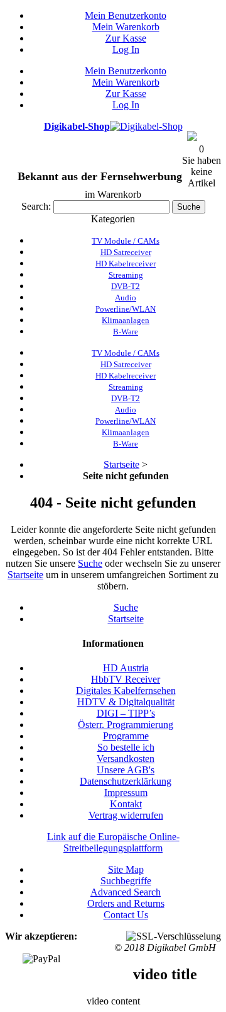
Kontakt (126, 804)
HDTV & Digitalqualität (126, 701)
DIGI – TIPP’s (126, 713)
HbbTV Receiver (125, 679)
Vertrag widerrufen (126, 815)
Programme (126, 736)
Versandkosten (125, 758)
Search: (36, 206)
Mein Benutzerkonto (125, 15)
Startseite (121, 464)
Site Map (126, 869)
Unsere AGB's (125, 770)
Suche (90, 563)
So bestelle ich (125, 747)
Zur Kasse (125, 38)
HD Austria (126, 667)
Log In (125, 49)
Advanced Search (125, 892)
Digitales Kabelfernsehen (126, 690)
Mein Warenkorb (125, 26)
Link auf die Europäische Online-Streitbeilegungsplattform (113, 842)
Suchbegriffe (125, 880)
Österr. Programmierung (125, 724)
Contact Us (126, 914)
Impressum (126, 792)
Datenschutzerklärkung (125, 781)
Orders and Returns (125, 903)
